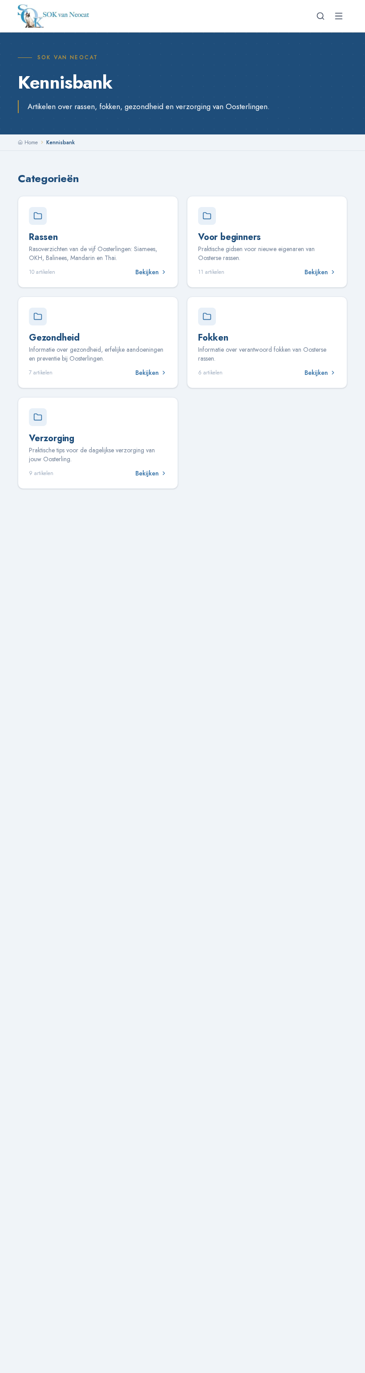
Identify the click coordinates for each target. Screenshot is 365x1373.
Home (31, 142)
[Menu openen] (338, 16)
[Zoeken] (320, 16)
